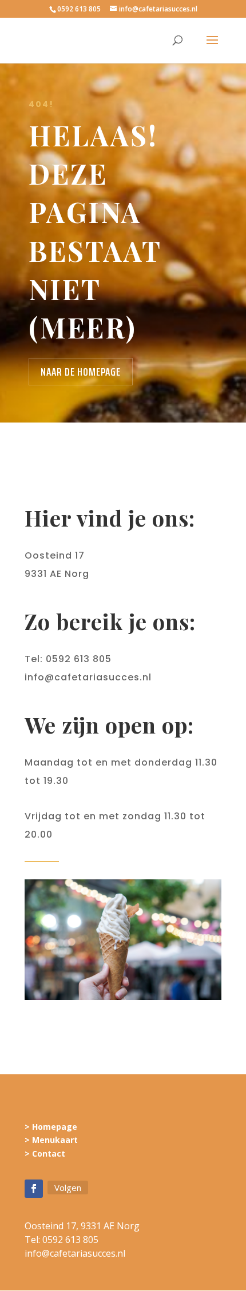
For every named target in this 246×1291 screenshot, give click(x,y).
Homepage (54, 1126)
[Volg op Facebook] (34, 1189)
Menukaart (55, 1139)
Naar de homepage (81, 371)
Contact (48, 1153)
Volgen (67, 1187)
